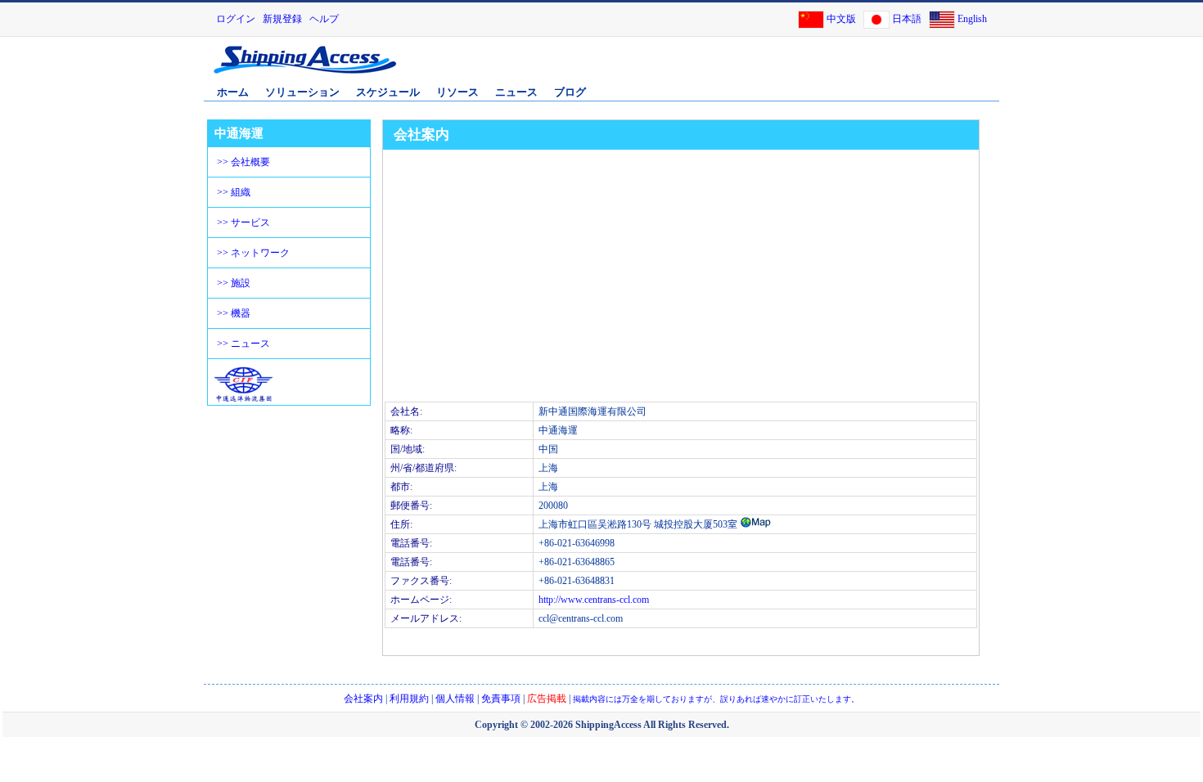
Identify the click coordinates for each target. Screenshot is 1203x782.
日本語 (906, 19)
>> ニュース (243, 343)
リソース (457, 92)
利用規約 (409, 698)
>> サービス (243, 222)
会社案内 (363, 698)
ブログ (570, 92)
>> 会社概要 (243, 162)
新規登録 (282, 19)
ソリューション (302, 92)
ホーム (233, 92)
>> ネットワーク (253, 252)
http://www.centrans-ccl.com (593, 599)
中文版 (841, 19)
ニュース (516, 92)
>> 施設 (233, 283)
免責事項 (500, 698)
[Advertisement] (805, 67)
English (972, 19)
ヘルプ (324, 19)
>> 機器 (233, 313)
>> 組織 (233, 192)
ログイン (235, 19)
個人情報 (455, 698)
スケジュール (388, 92)
